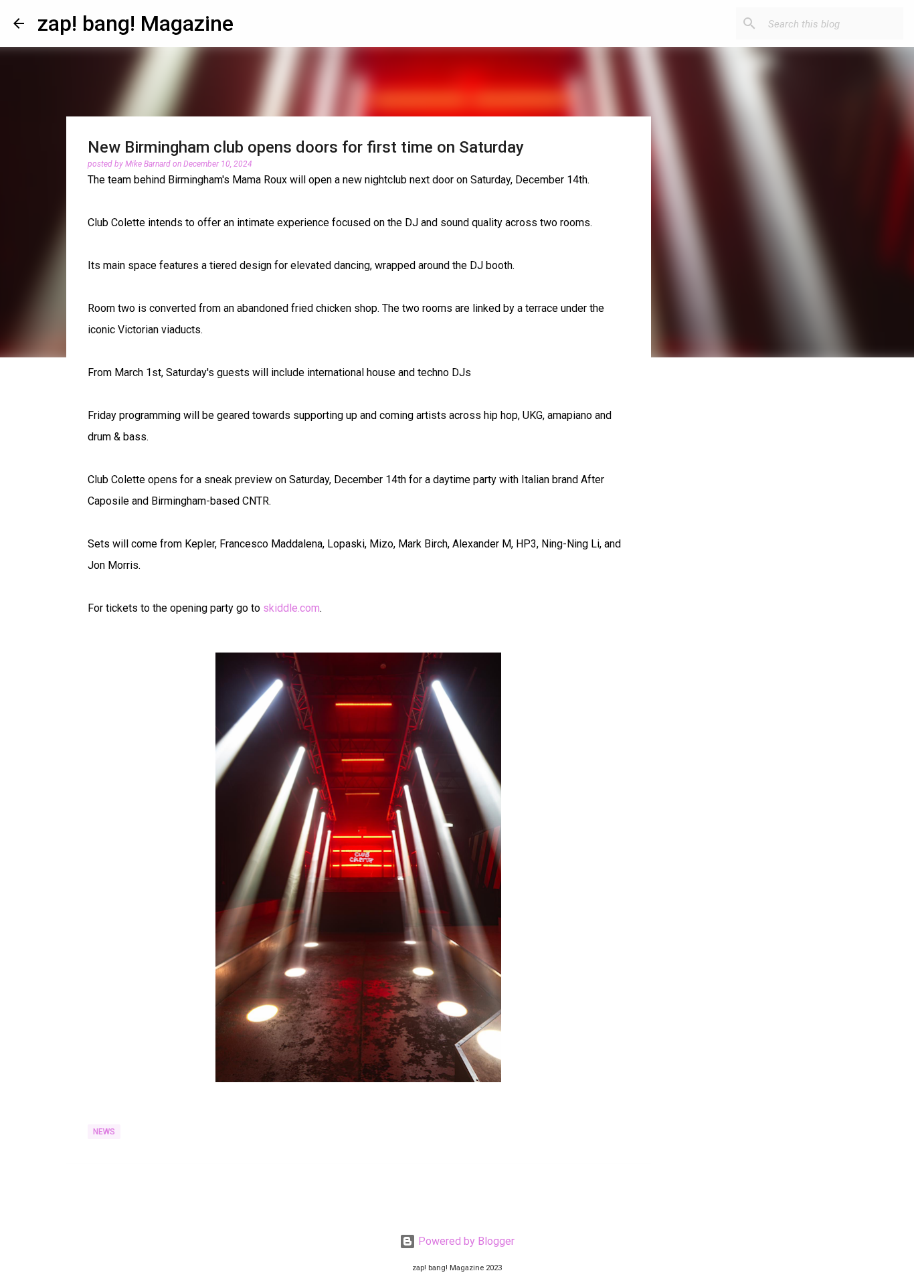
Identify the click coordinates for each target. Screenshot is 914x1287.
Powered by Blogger (465, 1241)
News (104, 1131)
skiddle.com (291, 608)
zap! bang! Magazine (135, 23)
